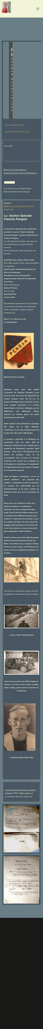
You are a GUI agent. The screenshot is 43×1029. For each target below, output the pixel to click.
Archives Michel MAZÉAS (19, 1013)
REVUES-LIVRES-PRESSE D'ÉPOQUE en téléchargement (19, 1002)
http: (6, 206)
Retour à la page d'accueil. (14, 125)
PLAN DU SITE (16, 940)
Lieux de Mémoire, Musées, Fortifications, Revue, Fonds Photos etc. (20, 981)
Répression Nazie (20, 961)
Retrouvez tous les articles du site (17, 132)
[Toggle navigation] (37, 8)
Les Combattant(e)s (19, 955)
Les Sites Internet (21, 992)
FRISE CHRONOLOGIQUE (18, 947)
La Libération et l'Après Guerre (19, 968)
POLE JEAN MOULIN (20, 935)
